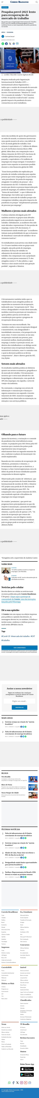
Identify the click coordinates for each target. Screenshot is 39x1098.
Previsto (22, 950)
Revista (22, 1043)
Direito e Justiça (5, 953)
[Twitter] (10, 44)
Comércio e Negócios (25, 1019)
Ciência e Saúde (5, 934)
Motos (3, 1042)
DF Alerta (22, 1027)
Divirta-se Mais (7, 983)
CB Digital (4, 955)
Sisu (21, 934)
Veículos (22, 1008)
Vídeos (3, 1039)
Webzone (3, 978)
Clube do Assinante (6, 960)
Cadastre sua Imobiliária (26, 997)
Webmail (3, 980)
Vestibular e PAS (24, 932)
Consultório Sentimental (7, 973)
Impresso (5, 947)
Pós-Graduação (24, 939)
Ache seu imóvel (24, 970)
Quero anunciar (24, 1003)
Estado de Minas (24, 1054)
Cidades (3, 917)
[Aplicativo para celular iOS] (27, 1069)
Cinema (3, 986)
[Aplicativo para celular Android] (27, 1075)
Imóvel (23, 967)
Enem (21, 925)
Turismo (3, 944)
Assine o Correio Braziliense (8, 962)
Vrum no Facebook (6, 1044)
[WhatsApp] (2, 44)
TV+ (2, 996)
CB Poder (22, 1032)
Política (3, 920)
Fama (2, 970)
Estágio (22, 922)
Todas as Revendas (6, 1046)
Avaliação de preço (6, 1037)
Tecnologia (4, 941)
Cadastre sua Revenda (7, 1049)
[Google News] (13, 44)
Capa (2, 915)
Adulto (22, 1014)
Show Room (23, 985)
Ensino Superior (24, 917)
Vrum (3, 1024)
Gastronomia (4, 975)
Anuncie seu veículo (6, 1030)
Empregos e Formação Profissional (26, 1011)
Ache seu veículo (5, 1027)
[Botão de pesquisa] (37, 2)
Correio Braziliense (9, 912)
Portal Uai (22, 1057)
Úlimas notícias (24, 980)
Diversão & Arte (5, 929)
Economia (10, 32)
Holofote (3, 939)
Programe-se (4, 989)
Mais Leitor (4, 998)
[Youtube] (25, 1083)
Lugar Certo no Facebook (26, 992)
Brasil (2, 922)
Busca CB (3, 957)
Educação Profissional (25, 937)
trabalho (6, 640)
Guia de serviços (24, 982)
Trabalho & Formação (25, 920)
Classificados (25, 1000)
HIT (2, 994)
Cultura (22, 929)
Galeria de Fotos (24, 989)
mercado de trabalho (21, 636)
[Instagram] (21, 1083)
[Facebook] (6, 44)
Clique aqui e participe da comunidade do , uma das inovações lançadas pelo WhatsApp (18, 599)
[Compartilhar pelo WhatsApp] (25, 727)
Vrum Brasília (23, 1034)
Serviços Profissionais (25, 1017)
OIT (33, 636)
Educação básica (24, 915)
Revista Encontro (27, 1038)
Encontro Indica (24, 1048)
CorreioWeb (6, 967)
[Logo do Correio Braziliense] (19, 2)
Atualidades (23, 1046)
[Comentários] (17, 44)
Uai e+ (22, 1059)
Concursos (24, 945)
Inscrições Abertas (25, 955)
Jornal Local (23, 1030)
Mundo (3, 927)
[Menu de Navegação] (2, 2)
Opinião (3, 937)
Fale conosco (23, 941)
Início (3, 32)
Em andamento (24, 953)
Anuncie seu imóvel (25, 973)
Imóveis (22, 1006)
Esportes (3, 932)
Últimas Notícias (24, 927)
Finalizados (23, 957)
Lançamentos (23, 978)
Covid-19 (6, 636)
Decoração (23, 987)
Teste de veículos (5, 1034)
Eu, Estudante (26, 912)
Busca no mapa (24, 975)
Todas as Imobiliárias (25, 994)
